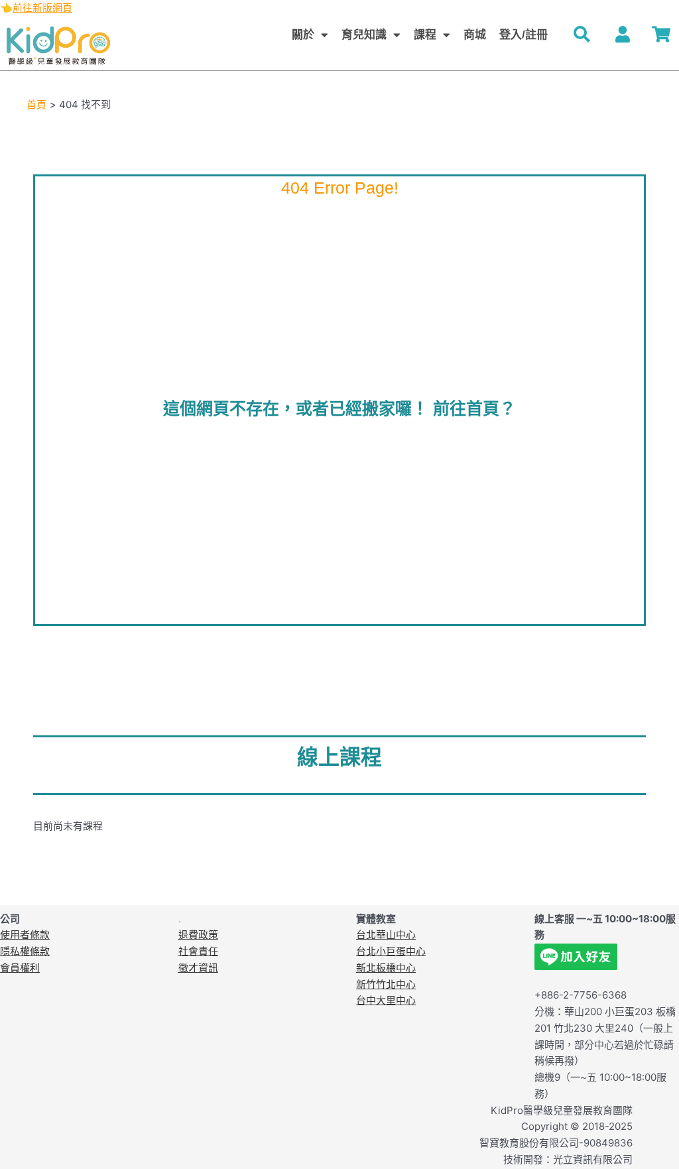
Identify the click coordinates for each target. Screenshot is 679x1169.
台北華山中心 (386, 934)
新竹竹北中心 (386, 984)
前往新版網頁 (42, 7)
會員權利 (20, 967)
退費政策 (198, 934)
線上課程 (339, 757)
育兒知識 (364, 35)
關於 (303, 35)
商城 (474, 35)
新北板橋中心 (386, 967)
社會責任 (198, 951)
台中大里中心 (386, 1000)
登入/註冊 (523, 35)
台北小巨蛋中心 (391, 951)
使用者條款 (25, 934)
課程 (425, 35)
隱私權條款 (25, 951)
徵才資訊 (198, 967)
